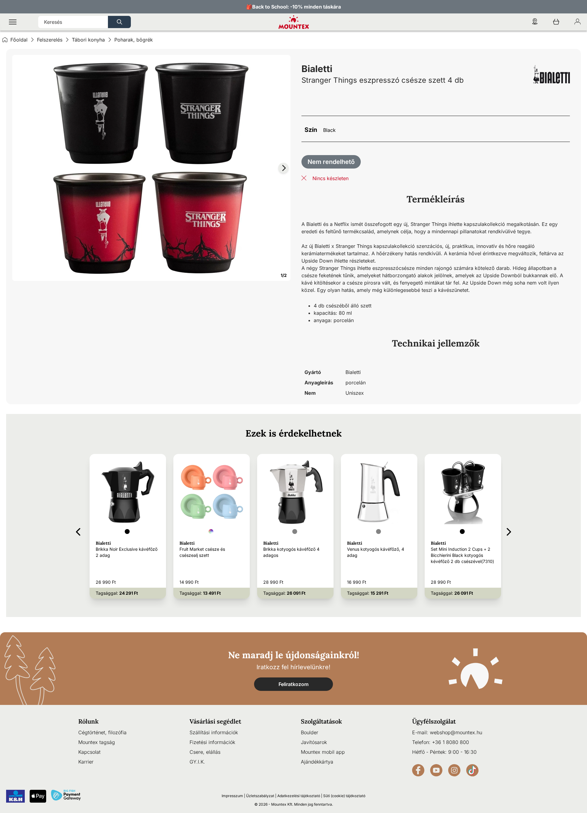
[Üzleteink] (535, 22)
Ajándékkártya (317, 762)
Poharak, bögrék (133, 40)
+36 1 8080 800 (450, 742)
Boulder (309, 732)
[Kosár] (556, 22)
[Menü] (12, 22)
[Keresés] (119, 22)
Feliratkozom (293, 684)
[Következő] (509, 531)
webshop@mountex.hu (456, 732)
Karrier (86, 762)
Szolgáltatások (321, 721)
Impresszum (232, 795)
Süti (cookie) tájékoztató (344, 795)
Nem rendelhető (331, 161)
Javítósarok (314, 742)
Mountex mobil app (323, 752)
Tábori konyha (88, 40)
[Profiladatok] (577, 22)
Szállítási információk (214, 732)
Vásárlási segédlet (215, 721)
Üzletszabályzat (260, 795)
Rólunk (88, 721)
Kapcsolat (89, 752)
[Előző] (78, 531)
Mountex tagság (96, 742)
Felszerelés (49, 40)
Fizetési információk (212, 742)
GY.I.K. (197, 762)
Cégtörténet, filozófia (102, 732)
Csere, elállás (205, 752)
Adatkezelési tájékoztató (298, 795)
